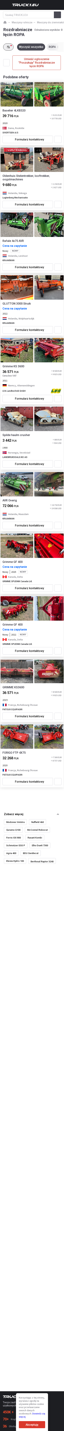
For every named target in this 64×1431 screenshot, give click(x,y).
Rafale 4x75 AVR (13, 241)
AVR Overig (9, 500)
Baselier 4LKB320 (13, 110)
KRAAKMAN (8, 260)
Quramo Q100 (13, 830)
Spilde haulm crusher (16, 435)
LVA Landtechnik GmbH (14, 391)
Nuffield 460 (37, 822)
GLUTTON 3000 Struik (16, 303)
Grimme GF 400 (12, 562)
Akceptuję (32, 1424)
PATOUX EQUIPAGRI (12, 709)
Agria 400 (11, 853)
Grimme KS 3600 (13, 366)
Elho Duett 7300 (40, 845)
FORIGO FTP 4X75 (14, 752)
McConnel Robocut (37, 830)
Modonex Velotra (15, 822)
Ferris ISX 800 (13, 837)
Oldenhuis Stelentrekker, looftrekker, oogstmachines (26, 177)
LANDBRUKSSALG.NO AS (14, 457)
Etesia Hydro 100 (15, 861)
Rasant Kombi (35, 837)
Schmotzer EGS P (15, 845)
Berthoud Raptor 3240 (42, 861)
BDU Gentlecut (30, 853)
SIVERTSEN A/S (10, 132)
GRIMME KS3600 (13, 687)
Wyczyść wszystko (31, 47)
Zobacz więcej (13, 814)
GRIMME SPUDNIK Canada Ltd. (17, 581)
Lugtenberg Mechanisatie (15, 197)
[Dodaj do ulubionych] (58, 139)
